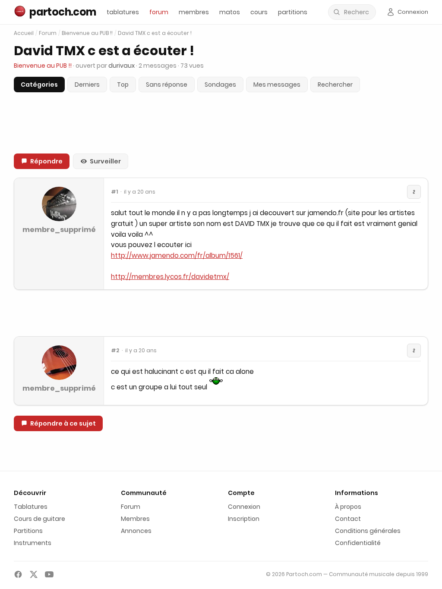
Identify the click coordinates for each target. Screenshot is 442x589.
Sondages (220, 84)
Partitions (28, 530)
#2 (115, 350)
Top (123, 84)
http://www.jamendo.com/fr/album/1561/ (177, 255)
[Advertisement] (221, 313)
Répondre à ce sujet (63, 423)
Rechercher (335, 84)
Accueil (24, 33)
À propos (348, 506)
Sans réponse (166, 84)
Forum (48, 33)
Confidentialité (358, 543)
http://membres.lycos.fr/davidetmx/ (170, 276)
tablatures (123, 12)
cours (259, 12)
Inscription (243, 518)
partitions (292, 12)
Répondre (46, 161)
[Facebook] (18, 574)
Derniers (87, 84)
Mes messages (276, 84)
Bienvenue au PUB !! (87, 33)
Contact (348, 518)
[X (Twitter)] (33, 574)
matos (229, 12)
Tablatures (30, 506)
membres (194, 12)
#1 (114, 191)
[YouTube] (49, 574)
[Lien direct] (414, 192)
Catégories (39, 84)
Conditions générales (368, 530)
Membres (135, 518)
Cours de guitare (39, 518)
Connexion (244, 506)
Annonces (136, 530)
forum (158, 12)
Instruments (32, 543)
